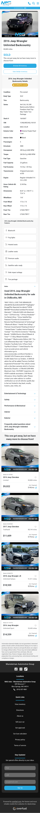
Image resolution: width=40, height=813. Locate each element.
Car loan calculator (20, 734)
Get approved (20, 728)
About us (20, 716)
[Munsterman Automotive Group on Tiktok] (25, 669)
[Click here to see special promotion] (20, 8)
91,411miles (32, 579)
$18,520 (7, 585)
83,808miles (32, 480)
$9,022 (6, 486)
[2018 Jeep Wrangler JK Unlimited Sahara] (20, 556)
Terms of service (20, 745)
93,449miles (32, 628)
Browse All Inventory (20, 66)
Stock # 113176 (8, 622)
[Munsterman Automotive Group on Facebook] (15, 669)
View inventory (20, 704)
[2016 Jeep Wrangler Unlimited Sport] (20, 606)
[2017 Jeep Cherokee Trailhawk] (20, 507)
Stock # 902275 (8, 573)
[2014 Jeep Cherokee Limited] (20, 458)
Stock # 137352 (8, 474)
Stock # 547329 (8, 524)
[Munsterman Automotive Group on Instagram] (20, 669)
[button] (29, 3)
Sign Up (20, 788)
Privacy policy (20, 740)
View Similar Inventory (20, 71)
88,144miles (32, 530)
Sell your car (20, 722)
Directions (20, 710)
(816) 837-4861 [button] (22, 689)
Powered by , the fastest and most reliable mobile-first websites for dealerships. (20, 803)
